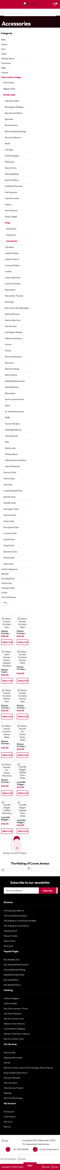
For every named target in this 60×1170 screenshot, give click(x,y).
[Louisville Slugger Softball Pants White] (22, 771)
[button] (6, 642)
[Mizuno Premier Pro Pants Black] (22, 622)
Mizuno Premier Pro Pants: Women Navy (6, 706)
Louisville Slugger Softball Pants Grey (6, 818)
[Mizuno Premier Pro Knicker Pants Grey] (6, 770)
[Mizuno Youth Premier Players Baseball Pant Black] (6, 658)
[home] (0, 18)
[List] (12, 608)
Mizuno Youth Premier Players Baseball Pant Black (6, 671)
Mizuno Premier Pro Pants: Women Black (6, 742)
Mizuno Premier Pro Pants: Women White (22, 668)
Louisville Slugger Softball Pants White (21, 783)
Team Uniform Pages (12, 18)
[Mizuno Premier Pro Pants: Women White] (22, 657)
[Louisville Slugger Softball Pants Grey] (6, 808)
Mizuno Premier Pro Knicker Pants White (22, 745)
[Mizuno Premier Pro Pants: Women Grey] (22, 696)
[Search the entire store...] (53, 13)
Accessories (45, 18)
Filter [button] (30, 1165)
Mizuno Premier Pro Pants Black (21, 632)
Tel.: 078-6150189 (20, 1149)
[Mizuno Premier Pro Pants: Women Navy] (6, 696)
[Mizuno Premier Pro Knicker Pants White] (22, 733)
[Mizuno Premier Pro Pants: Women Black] (6, 732)
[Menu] (5, 4)
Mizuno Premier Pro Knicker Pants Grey (6, 781)
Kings (36, 18)
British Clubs (27, 18)
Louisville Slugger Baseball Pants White (21, 821)
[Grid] (3, 608)
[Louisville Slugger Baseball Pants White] (22, 809)
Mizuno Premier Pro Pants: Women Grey (22, 706)
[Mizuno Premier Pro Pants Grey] (6, 622)
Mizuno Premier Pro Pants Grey (5, 632)
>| (17, 848)
